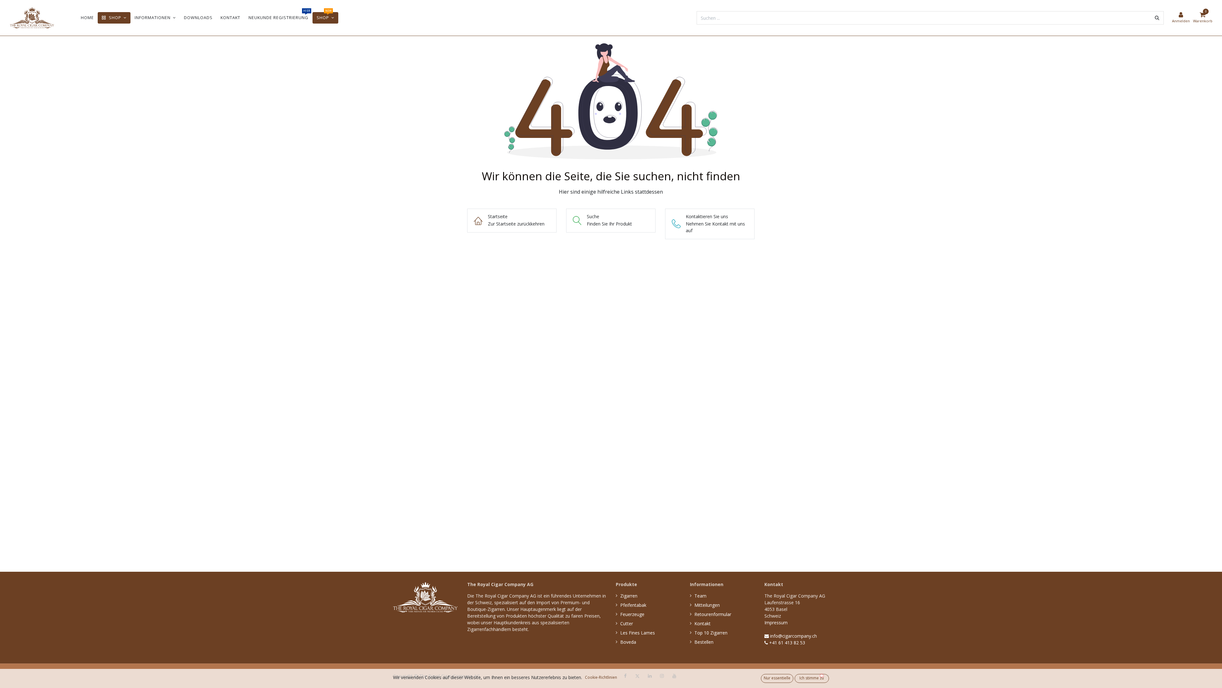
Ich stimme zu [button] (811, 678)
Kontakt (702, 623)
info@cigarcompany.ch (793, 636)
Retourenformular (712, 614)
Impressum (776, 623)
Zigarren (628, 596)
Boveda (628, 642)
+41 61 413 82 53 (786, 643)
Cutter (626, 623)
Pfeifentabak (633, 605)
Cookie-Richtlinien (601, 677)
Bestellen (703, 642)
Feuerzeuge (632, 614)
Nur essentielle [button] (777, 678)
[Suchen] (1157, 17)
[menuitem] (87, 17)
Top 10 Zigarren (710, 633)
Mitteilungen (707, 605)
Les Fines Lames (637, 633)
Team (700, 596)
